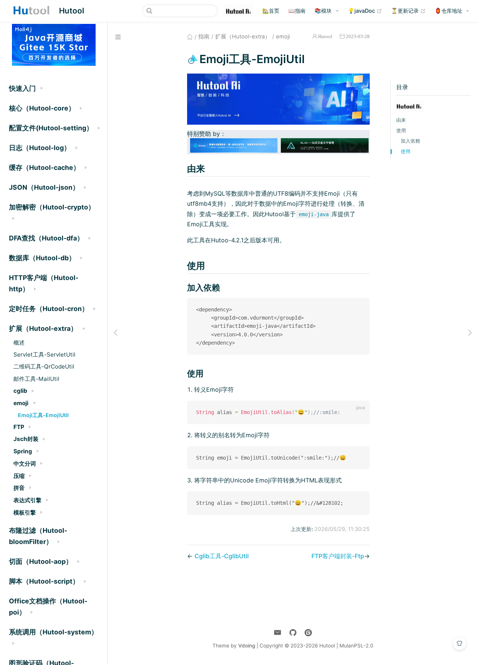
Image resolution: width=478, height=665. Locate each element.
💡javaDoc (365, 10)
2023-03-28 (358, 36)
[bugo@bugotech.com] (277, 633)
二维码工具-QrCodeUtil (43, 366)
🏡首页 (270, 10)
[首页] (190, 37)
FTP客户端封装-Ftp (337, 556)
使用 (401, 130)
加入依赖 (410, 141)
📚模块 (323, 10)
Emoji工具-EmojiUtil (43, 415)
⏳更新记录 (408, 10)
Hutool (325, 36)
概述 (19, 342)
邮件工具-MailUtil (36, 378)
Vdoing (246, 646)
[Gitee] (308, 633)
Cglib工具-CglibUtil (222, 556)
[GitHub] (293, 633)
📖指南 (296, 10)
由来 (401, 120)
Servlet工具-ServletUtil (44, 354)
